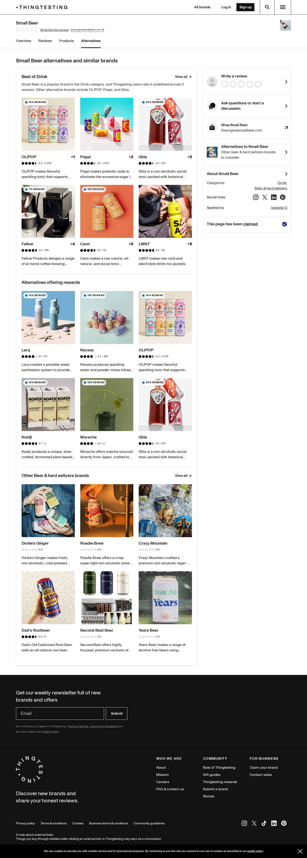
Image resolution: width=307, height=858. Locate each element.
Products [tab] (66, 40)
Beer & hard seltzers (271, 188)
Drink (282, 182)
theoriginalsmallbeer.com (86, 30)
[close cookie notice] (300, 851)
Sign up (245, 7)
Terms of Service (78, 726)
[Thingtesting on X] (254, 824)
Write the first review (54, 30)
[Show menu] (283, 7)
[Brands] (43, 7)
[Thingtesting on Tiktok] (264, 824)
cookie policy (255, 851)
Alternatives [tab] (91, 40)
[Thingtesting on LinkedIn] (274, 824)
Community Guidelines (104, 726)
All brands (202, 7)
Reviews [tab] (45, 40)
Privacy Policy (50, 732)
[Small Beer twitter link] (264, 198)
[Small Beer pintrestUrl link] (282, 198)
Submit (116, 713)
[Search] (267, 7)
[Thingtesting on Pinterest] (284, 824)
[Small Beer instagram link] (255, 198)
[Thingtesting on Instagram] (244, 824)
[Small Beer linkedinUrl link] (273, 198)
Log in (226, 7)
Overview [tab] (23, 40)
